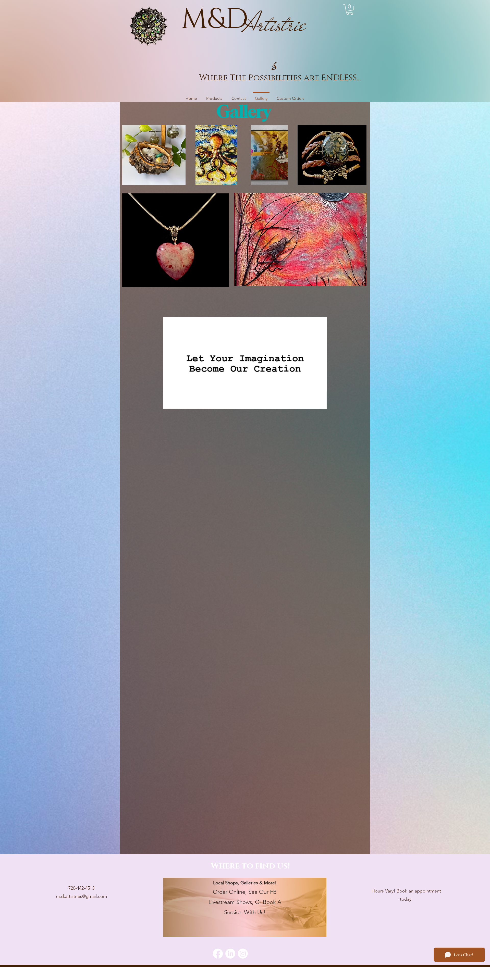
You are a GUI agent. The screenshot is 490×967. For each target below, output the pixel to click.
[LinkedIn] (230, 954)
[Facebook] (218, 954)
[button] (349, 9)
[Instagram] (243, 954)
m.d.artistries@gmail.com (81, 896)
